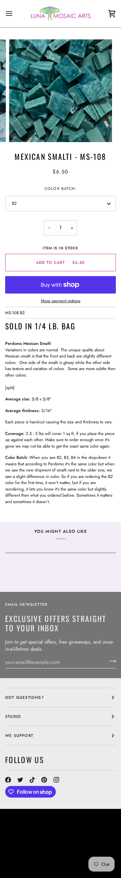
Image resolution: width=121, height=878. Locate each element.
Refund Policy (62, 856)
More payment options (60, 301)
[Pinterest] (44, 780)
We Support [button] (19, 736)
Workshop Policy (90, 845)
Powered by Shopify (29, 868)
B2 (14, 203)
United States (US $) (34, 825)
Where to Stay (22, 850)
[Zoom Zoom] (60, 90)
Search (76, 839)
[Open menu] (15, 13)
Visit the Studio (47, 845)
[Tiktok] (32, 780)
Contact (15, 845)
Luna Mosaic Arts (31, 839)
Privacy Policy (66, 862)
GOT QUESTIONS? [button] (24, 697)
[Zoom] (21, 130)
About (95, 839)
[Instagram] (56, 780)
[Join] (110, 661)
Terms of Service (25, 862)
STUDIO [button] (13, 716)
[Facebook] (8, 780)
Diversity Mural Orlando (72, 850)
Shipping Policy (23, 856)
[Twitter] (20, 780)
